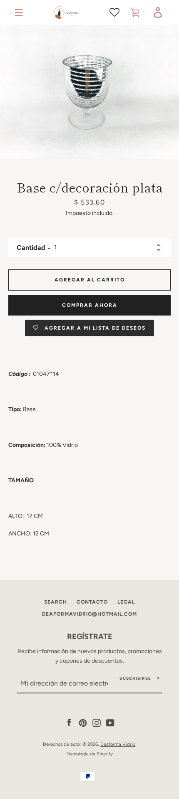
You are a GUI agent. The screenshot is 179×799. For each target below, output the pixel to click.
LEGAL (126, 602)
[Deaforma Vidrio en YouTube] (110, 722)
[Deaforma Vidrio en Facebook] (69, 722)
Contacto (92, 602)
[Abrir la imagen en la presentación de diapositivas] (89, 92)
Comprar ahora (89, 305)
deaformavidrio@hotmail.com (89, 614)
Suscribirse (135, 678)
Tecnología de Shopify (90, 754)
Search (55, 602)
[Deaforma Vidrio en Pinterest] (83, 722)
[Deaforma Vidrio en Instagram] (96, 722)
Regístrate (89, 636)
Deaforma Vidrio (117, 744)
